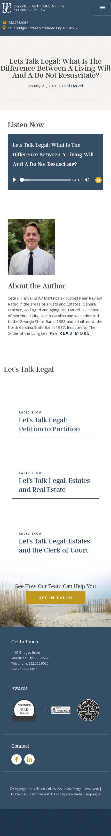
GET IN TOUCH (55, 597)
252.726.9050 (18, 22)
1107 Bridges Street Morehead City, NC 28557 (42, 28)
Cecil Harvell (73, 85)
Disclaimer (19, 794)
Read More (74, 333)
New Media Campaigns (83, 794)
